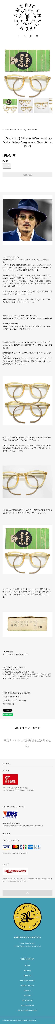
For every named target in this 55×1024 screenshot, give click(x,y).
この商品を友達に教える (12, 696)
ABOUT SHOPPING (27, 980)
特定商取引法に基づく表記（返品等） (17, 693)
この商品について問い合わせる (14, 700)
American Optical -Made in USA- (28, 130)
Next (50, 106)
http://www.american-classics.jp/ (28, 946)
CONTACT (27, 990)
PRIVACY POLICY (27, 985)
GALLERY (27, 995)
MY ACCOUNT (27, 1000)
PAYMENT (27, 970)
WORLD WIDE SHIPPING (27, 1010)
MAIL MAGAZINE (27, 1005)
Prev (4, 106)
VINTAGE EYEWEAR (9, 130)
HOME (27, 965)
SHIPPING (27, 975)
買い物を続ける (8, 704)
